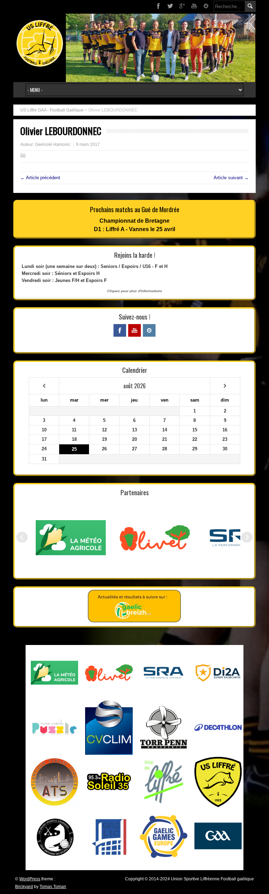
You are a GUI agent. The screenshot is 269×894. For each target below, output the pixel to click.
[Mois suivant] (225, 386)
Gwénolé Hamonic (52, 144)
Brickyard (24, 886)
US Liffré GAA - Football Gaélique (52, 110)
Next (247, 537)
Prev (22, 537)
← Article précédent (40, 177)
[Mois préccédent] (44, 386)
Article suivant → (231, 177)
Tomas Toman (53, 886)
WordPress (29, 878)
